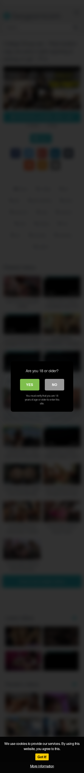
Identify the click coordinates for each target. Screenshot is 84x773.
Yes (29, 384)
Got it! (42, 756)
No (54, 384)
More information (42, 766)
